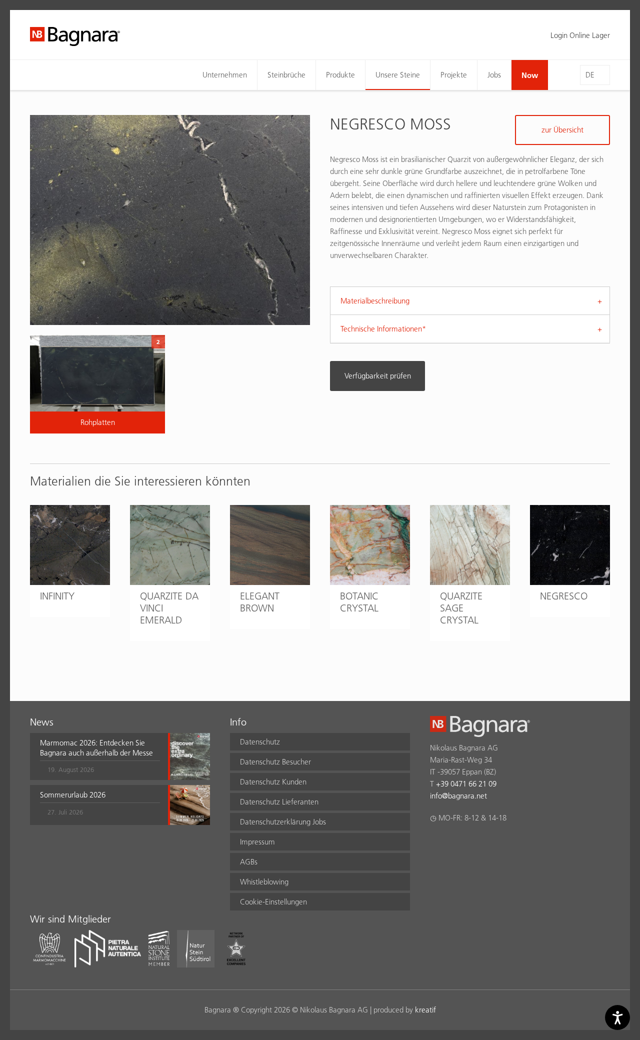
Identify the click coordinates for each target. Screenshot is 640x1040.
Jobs (494, 75)
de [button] (590, 75)
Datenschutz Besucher (275, 761)
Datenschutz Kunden (273, 781)
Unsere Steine (398, 75)
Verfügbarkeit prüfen (377, 375)
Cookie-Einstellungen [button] (273, 901)
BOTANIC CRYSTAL (359, 602)
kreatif (425, 1009)
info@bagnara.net (458, 795)
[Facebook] (436, 844)
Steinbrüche (287, 75)
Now (530, 75)
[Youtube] (494, 844)
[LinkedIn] (474, 844)
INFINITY (57, 596)
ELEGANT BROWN (260, 602)
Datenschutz (260, 741)
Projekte (453, 75)
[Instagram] (455, 844)
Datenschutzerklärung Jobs (283, 821)
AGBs (249, 861)
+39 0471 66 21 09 (466, 783)
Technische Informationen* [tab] (383, 329)
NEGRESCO (564, 596)
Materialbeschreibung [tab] (375, 301)
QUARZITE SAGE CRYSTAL (461, 608)
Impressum (257, 841)
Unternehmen (224, 75)
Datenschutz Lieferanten (279, 801)
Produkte (340, 75)
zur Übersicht (563, 129)
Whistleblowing (264, 881)
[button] (100, 756)
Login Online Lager (580, 35)
